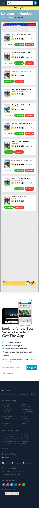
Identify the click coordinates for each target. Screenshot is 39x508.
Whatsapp (19, 44)
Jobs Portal (25, 439)
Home (4, 18)
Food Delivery (8, 436)
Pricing (6, 421)
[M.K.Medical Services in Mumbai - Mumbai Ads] (7, 200)
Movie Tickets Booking (11, 441)
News (5, 426)
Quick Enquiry (8, 416)
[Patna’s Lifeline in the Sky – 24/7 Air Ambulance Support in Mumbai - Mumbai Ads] (7, 182)
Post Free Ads (26, 407)
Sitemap (7, 419)
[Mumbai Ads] (19, 24)
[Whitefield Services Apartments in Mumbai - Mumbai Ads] (7, 93)
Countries (24, 419)
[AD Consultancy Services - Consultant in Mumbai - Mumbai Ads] (7, 164)
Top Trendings (9, 411)
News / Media (8, 446)
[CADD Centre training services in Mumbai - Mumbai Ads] (7, 75)
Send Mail (9, 45)
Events (23, 423)
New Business (25, 414)
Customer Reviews (27, 411)
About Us (7, 404)
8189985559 (15, 474)
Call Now (30, 45)
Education (24, 434)
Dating (6, 448)
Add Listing (7, 409)
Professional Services (11, 443)
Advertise (7, 414)
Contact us (8, 407)
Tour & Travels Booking (11, 439)
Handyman (25, 441)
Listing (11, 18)
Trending (24, 416)
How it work (25, 421)
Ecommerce (25, 446)
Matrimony (24, 436)
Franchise (7, 423)
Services (24, 404)
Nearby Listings (26, 409)
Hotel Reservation (10, 434)
